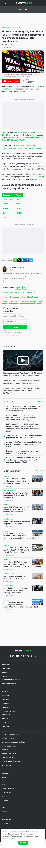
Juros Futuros (8, 574)
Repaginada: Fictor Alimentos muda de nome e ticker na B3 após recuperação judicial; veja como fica (19, 535)
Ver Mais (39, 471)
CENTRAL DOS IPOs (8, 738)
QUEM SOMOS (6, 664)
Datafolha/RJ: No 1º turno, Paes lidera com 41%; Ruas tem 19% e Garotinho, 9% (16, 495)
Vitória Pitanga (10, 45)
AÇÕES (4, 777)
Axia (24, 288)
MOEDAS (4, 796)
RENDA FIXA (6, 707)
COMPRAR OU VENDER (9, 753)
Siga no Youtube (13, 81)
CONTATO (5, 672)
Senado (6, 600)
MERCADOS (5, 696)
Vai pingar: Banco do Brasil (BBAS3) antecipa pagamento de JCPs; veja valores (24, 436)
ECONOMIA (5, 703)
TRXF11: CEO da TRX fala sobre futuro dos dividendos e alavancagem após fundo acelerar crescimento (23, 408)
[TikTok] (31, 656)
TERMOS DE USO (7, 676)
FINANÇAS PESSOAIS (9, 711)
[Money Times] (24, 3)
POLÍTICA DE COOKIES (9, 684)
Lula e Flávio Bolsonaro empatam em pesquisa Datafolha (16, 522)
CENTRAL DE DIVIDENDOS (10, 746)
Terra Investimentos (28, 302)
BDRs (3, 785)
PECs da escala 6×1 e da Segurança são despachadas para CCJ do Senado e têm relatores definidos (21, 604)
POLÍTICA (5, 719)
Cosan (5, 297)
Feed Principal (33, 297)
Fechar (23, 842)
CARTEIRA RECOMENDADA (10, 734)
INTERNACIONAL (7, 715)
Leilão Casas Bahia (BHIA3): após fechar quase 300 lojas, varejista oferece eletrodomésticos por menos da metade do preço (23, 427)
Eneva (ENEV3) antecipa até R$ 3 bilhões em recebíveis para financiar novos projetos (16, 509)
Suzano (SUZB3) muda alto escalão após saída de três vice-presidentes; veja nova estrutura (16, 481)
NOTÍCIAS (5, 692)
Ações (18, 288)
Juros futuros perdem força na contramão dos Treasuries (15, 577)
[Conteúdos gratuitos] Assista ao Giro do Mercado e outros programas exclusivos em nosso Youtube (22, 374)
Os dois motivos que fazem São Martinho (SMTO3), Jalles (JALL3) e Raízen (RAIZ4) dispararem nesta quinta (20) (22, 417)
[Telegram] (28, 656)
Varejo (5, 559)
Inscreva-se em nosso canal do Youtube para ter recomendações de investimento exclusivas (21, 382)
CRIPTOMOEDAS (7, 792)
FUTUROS (5, 800)
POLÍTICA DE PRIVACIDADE (10, 680)
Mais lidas (8, 401)
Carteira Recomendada (12, 28)
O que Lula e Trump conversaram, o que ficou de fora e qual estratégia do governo (16, 590)
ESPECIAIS (5, 726)
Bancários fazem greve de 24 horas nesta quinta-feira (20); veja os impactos (22, 452)
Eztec (24, 297)
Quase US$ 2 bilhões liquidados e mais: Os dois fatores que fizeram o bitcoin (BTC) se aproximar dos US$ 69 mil (23, 460)
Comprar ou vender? (29, 292)
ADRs (3, 804)
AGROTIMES (6, 823)
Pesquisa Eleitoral (10, 490)
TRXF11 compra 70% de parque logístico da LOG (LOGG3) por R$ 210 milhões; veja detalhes (16, 550)
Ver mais (40, 401)
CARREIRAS (5, 722)
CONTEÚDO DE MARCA (9, 757)
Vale (39, 302)
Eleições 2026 (8, 519)
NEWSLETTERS (6, 765)
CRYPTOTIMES (6, 820)
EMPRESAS (5, 699)
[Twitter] (35, 656)
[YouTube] (17, 656)
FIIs (3, 781)
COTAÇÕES (5, 773)
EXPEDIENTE (6, 668)
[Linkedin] (21, 656)
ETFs (3, 808)
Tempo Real (14, 302)
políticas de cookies (9, 838)
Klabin (5, 302)
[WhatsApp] (24, 656)
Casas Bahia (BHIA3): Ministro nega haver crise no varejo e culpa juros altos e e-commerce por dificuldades (22, 564)
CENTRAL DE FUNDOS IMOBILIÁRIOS (13, 742)
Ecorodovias (14, 297)
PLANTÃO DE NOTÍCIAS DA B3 (11, 761)
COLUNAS (5, 750)
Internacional (8, 586)
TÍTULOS (4, 811)
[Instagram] (13, 656)
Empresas (6, 476)
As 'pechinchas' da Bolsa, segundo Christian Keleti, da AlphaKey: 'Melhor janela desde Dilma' (23, 444)
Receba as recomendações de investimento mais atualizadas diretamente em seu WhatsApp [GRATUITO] (21, 390)
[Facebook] (10, 656)
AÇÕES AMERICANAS (8, 788)
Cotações (23, 9)
